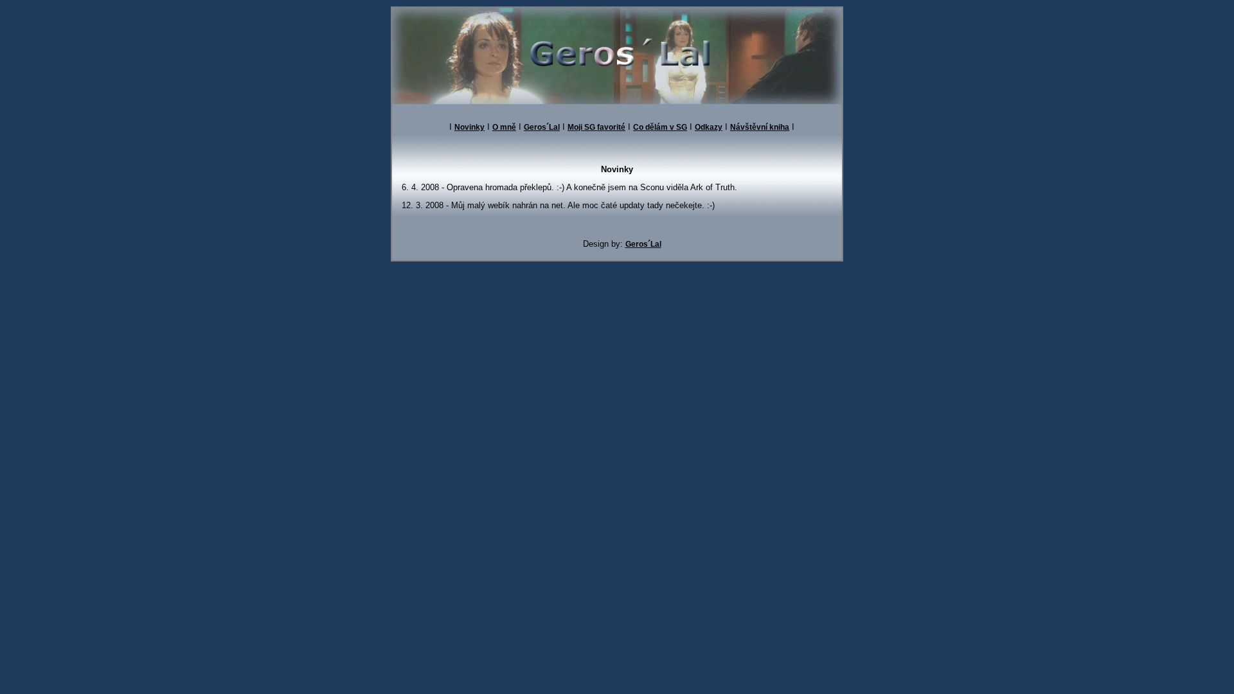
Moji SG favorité (596, 127)
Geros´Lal (542, 127)
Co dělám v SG (660, 127)
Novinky (469, 127)
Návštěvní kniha (759, 127)
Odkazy (708, 127)
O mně (504, 127)
